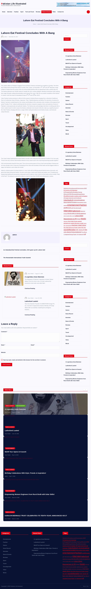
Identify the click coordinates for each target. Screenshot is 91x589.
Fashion (16, 11)
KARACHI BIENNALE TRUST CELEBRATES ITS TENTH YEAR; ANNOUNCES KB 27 (36, 516)
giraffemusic (67, 208)
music (83, 219)
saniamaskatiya (68, 225)
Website (3, 352)
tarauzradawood (76, 232)
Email (33, 345)
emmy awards (86, 550)
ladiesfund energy (67, 559)
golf (72, 207)
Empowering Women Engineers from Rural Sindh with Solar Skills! (30, 494)
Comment (4, 331)
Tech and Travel (29, 11)
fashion (83, 205)
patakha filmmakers (75, 223)
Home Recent (69, 104)
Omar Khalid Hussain (73, 221)
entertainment (73, 205)
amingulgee (84, 196)
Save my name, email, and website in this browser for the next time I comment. (24, 360)
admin (5, 36)
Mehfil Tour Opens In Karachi (73, 63)
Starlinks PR (81, 229)
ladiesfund (76, 211)
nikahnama (65, 221)
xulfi (84, 234)
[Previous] (84, 390)
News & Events (46, 11)
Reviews (38, 11)
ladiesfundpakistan (81, 213)
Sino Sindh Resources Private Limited (72, 227)
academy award (78, 196)
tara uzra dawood (68, 576)
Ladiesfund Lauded (71, 59)
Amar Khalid (30, 273)
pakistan (80, 221)
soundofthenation (70, 229)
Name (3, 345)
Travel (67, 122)
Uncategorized (70, 126)
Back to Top (85, 586)
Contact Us (61, 11)
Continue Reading (30, 288)
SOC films (83, 227)
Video (54, 11)
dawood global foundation (70, 202)
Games (67, 100)
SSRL (77, 229)
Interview (9, 11)
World (67, 134)
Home (3, 11)
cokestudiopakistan (79, 200)
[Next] (87, 390)
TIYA (77, 234)
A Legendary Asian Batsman (73, 56)
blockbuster (78, 198)
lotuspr (78, 219)
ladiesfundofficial (71, 213)
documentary (80, 202)
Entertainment (69, 93)
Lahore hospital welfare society (69, 215)
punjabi (81, 223)
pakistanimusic (67, 223)
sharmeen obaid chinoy (79, 225)
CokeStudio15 (68, 200)
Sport (21, 11)
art (64, 198)
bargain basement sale (70, 198)
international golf (77, 207)
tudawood (81, 234)
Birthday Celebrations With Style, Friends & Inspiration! (25, 473)
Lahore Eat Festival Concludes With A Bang (47, 24)
